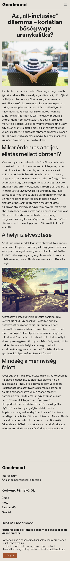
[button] (65, 4)
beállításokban (57, 549)
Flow (5, 502)
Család (6, 512)
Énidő (5, 498)
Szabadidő (9, 507)
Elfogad (10, 555)
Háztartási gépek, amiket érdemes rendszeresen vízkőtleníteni (34, 531)
